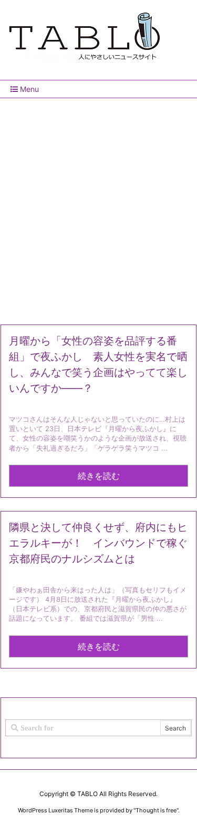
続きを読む (99, 476)
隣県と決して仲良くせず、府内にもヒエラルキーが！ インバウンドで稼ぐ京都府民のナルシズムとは (98, 543)
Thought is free (156, 810)
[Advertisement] (98, 207)
